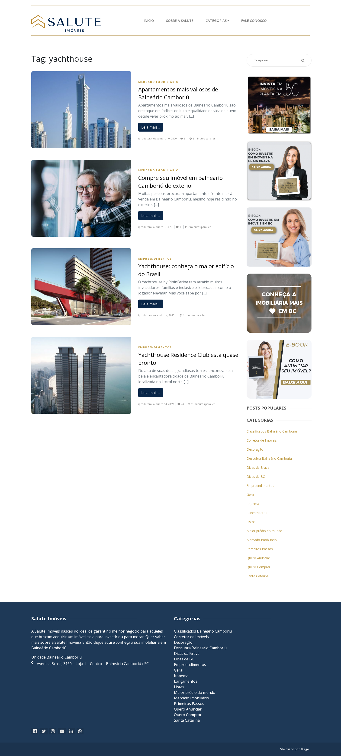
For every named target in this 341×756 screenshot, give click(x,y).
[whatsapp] (80, 731)
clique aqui (102, 642)
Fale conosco (254, 20)
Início (149, 20)
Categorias (216, 20)
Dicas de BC (256, 476)
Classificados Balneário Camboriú (272, 431)
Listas (251, 522)
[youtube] (62, 731)
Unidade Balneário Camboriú (56, 657)
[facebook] (34, 731)
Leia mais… (150, 127)
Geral (250, 494)
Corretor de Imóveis (262, 440)
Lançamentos (257, 512)
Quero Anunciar (258, 558)
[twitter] (44, 731)
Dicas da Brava (258, 467)
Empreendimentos (155, 258)
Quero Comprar (258, 567)
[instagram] (52, 731)
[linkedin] (71, 731)
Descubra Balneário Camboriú (269, 458)
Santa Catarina (258, 576)
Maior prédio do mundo (264, 531)
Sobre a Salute (179, 20)
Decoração (255, 449)
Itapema (253, 503)
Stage (304, 749)
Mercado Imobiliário (158, 82)
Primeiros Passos (260, 549)
